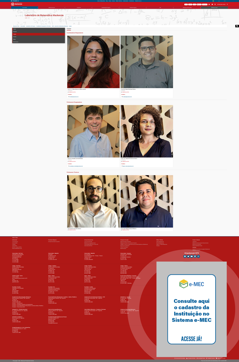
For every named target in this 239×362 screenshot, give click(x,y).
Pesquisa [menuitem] (15, 31)
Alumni (186, 4)
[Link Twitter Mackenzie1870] (13, 1)
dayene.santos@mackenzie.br (128, 166)
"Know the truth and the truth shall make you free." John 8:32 (213, 360)
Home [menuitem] (14, 29)
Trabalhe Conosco (211, 358)
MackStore (199, 4)
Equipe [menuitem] (14, 34)
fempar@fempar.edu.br (53, 323)
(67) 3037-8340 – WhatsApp (126, 283)
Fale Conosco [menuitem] (15, 41)
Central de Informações (180, 358)
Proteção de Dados (191, 358)
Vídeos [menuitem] (14, 39)
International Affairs (221, 4)
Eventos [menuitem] (14, 36)
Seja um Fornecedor (221, 358)
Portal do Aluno (205, 4)
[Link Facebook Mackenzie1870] (11, 1)
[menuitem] (101, 1)
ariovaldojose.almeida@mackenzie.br (76, 166)
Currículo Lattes (72, 92)
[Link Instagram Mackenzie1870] (18, 1)
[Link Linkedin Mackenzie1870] (16, 1)
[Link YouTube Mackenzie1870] (15, 1)
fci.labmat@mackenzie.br (73, 96)
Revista (194, 4)
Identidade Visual (201, 358)
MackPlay (190, 4)
